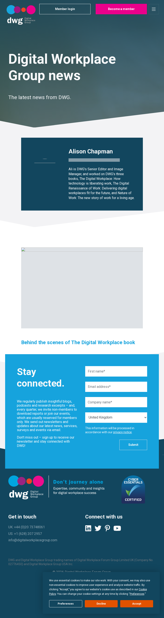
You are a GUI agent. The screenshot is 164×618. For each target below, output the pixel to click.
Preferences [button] (137, 593)
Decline (101, 603)
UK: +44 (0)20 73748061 (26, 527)
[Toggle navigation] (154, 9)
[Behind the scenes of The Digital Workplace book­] (82, 287)
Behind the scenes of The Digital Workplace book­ (78, 342)
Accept (136, 603)
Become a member (121, 9)
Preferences (66, 603)
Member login (65, 9)
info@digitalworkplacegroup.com (32, 540)
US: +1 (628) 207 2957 (25, 534)
